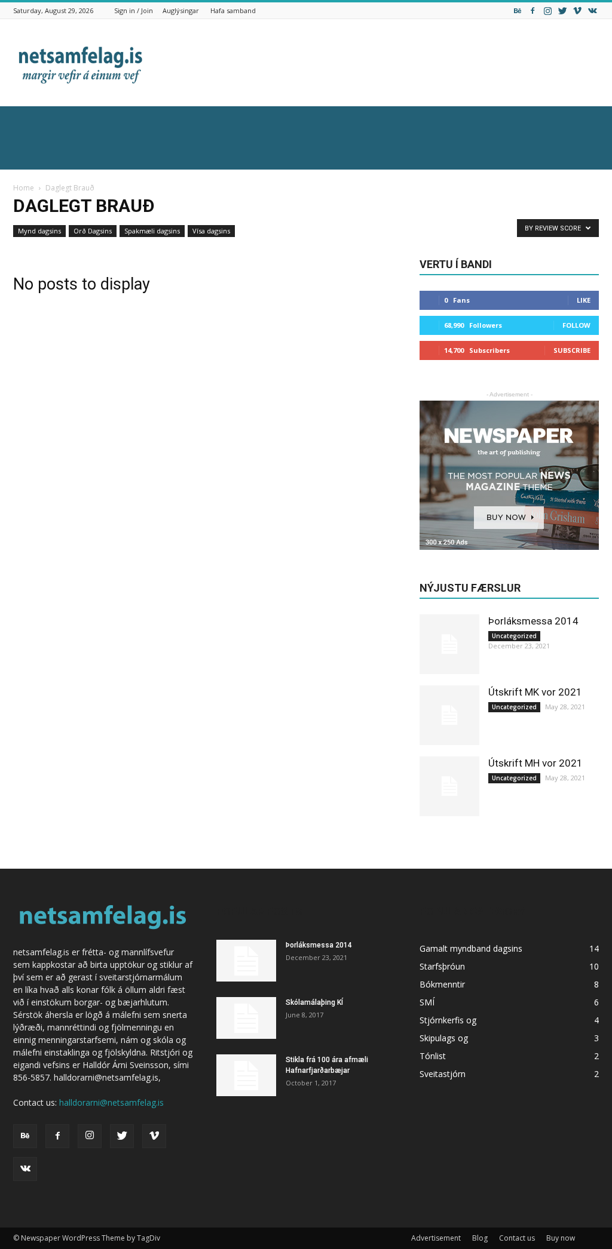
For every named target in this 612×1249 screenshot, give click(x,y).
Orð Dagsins (93, 230)
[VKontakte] (592, 10)
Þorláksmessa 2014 (533, 621)
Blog (480, 1238)
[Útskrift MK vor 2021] (449, 715)
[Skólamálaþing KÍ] (246, 1018)
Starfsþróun (442, 966)
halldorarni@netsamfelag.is (111, 1102)
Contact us (517, 1238)
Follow (576, 325)
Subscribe (571, 350)
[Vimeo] (577, 10)
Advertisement (436, 1238)
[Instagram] (547, 10)
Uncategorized (514, 636)
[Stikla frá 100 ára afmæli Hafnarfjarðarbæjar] (246, 1075)
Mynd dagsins (39, 230)
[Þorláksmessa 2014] (449, 644)
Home (23, 188)
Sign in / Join (133, 10)
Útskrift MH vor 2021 (535, 763)
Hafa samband (233, 10)
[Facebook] (532, 10)
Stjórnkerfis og (448, 1020)
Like (583, 300)
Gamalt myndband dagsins (471, 948)
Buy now (560, 1238)
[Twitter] (562, 10)
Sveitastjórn (443, 1073)
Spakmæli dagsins (152, 230)
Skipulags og (444, 1038)
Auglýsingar (181, 10)
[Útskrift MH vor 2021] (449, 786)
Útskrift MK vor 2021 (535, 692)
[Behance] (517, 10)
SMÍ (427, 1002)
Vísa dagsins (211, 230)
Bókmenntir (442, 984)
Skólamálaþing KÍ (314, 1002)
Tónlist (433, 1056)
